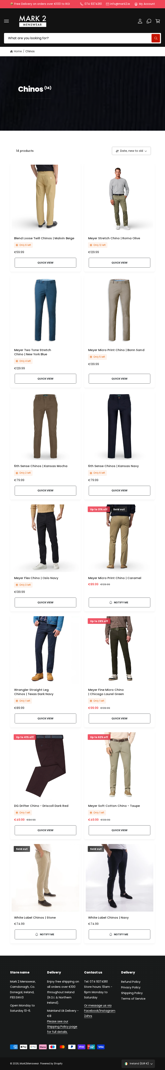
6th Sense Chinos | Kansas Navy (113, 466)
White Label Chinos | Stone (35, 918)
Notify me (121, 602)
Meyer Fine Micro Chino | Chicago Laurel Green (106, 692)
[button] (6, 21)
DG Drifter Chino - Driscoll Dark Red (41, 806)
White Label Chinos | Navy (108, 918)
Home (18, 51)
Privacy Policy (130, 987)
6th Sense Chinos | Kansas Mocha (40, 466)
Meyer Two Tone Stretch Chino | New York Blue (32, 352)
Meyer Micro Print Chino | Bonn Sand (116, 350)
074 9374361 (93, 4)
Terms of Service (133, 999)
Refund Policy (130, 982)
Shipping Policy (132, 993)
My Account (147, 4)
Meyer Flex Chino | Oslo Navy (36, 578)
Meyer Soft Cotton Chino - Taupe (114, 806)
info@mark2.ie (120, 4)
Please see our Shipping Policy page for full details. (62, 1026)
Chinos (30, 51)
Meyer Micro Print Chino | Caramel (114, 578)
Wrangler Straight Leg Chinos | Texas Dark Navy (34, 692)
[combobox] (82, 38)
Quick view (45, 263)
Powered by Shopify (51, 1063)
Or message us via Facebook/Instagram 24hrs (99, 1010)
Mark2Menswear (29, 1063)
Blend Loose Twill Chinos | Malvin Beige (44, 238)
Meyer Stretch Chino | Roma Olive (114, 238)
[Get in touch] (148, 21)
